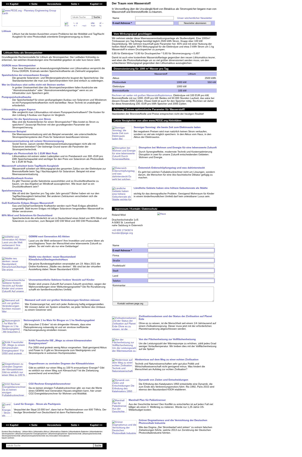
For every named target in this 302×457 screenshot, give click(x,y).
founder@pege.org (122, 233)
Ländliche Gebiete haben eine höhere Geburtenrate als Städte (171, 188)
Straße (116, 260)
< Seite (33, 3)
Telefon (117, 280)
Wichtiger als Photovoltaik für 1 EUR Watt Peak (29, 153)
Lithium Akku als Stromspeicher (22, 52)
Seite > (75, 3)
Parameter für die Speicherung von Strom (26, 119)
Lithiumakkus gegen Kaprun (19, 109)
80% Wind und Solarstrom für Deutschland (27, 215)
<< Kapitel (12, 3)
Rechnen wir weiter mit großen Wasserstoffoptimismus (142, 95)
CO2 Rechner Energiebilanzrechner (49, 383)
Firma (116, 255)
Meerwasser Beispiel (14, 131)
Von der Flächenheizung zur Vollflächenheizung (167, 339)
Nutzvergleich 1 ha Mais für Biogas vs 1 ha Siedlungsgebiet (59, 320)
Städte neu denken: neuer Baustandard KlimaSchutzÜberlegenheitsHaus (52, 258)
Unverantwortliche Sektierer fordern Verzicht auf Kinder (61, 279)
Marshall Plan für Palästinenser (147, 400)
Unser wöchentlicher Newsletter (195, 18)
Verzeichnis (54, 3)
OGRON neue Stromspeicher (19, 65)
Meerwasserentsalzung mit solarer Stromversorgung (33, 141)
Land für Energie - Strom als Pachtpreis (37, 404)
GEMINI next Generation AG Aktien (49, 236)
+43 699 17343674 (122, 230)
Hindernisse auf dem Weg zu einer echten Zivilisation (167, 359)
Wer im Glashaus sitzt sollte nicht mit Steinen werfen (33, 84)
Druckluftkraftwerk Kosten (17, 178)
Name (116, 18)
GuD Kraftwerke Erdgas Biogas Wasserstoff (27, 203)
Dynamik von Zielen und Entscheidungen (163, 379)
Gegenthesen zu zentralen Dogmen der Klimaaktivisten (61, 363)
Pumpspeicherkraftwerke (16, 97)
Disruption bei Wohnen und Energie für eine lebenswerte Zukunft (178, 147)
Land (115, 275)
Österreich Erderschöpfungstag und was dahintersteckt (171, 167)
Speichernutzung (12, 190)
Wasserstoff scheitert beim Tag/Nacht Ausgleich (30, 165)
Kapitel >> (96, 3)
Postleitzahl (119, 265)
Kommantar (119, 285)
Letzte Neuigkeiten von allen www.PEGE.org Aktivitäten (147, 120)
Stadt (115, 270)
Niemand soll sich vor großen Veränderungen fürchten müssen (62, 300)
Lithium (6, 31)
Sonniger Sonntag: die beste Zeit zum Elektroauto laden (167, 127)
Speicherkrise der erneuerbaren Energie (25, 75)
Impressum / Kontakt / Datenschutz (136, 208)
